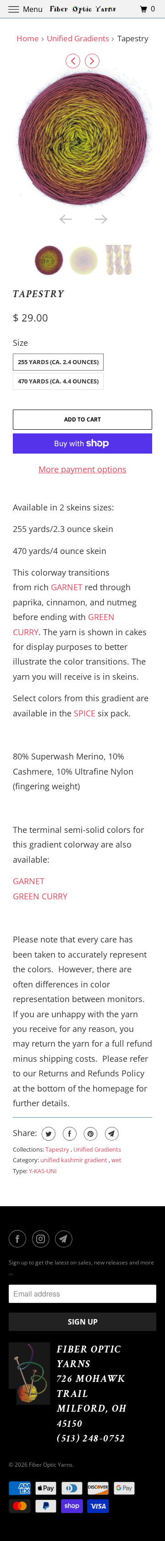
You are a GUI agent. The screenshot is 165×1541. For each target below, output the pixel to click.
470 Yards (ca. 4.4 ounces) (58, 381)
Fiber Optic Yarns (50, 1465)
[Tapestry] (83, 138)
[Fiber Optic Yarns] (82, 9)
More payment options (82, 469)
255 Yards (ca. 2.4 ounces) (58, 362)
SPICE (84, 713)
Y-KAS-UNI (43, 1171)
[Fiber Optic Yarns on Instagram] (42, 1238)
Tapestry (39, 294)
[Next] (92, 61)
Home (27, 38)
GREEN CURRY (40, 896)
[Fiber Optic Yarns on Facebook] (19, 1238)
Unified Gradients (78, 38)
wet (116, 1160)
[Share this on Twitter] (47, 1134)
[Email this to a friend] (111, 1134)
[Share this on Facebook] (68, 1134)
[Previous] (73, 61)
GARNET (66, 587)
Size (20, 342)
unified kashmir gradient (74, 1160)
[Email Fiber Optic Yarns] (65, 1238)
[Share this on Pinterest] (90, 1134)
